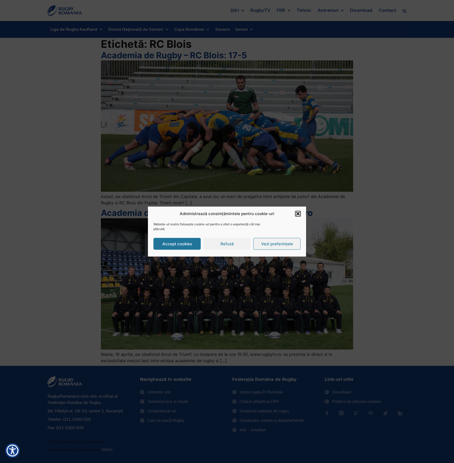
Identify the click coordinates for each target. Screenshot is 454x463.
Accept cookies (177, 243)
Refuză (227, 243)
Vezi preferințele (277, 243)
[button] (298, 213)
